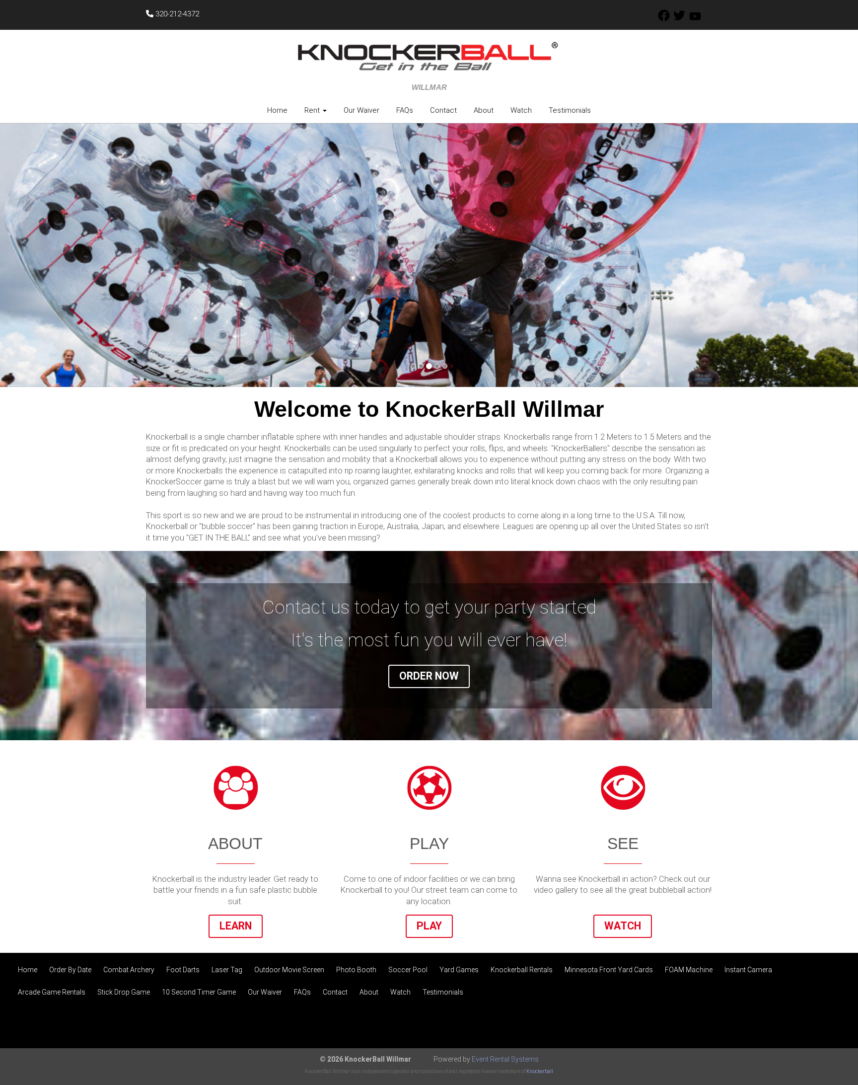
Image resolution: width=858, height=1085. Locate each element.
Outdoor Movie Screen (289, 970)
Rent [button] (313, 110)
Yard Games (459, 970)
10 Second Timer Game (199, 992)
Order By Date (70, 970)
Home (277, 110)
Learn (235, 926)
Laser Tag (227, 970)
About (484, 110)
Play (429, 926)
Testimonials (570, 110)
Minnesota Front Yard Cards (609, 970)
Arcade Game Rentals (51, 992)
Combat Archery (128, 970)
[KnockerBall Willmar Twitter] (679, 18)
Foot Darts (183, 970)
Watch (521, 110)
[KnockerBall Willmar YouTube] (695, 18)
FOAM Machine (689, 970)
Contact (443, 110)
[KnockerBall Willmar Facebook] (664, 18)
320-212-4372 (176, 13)
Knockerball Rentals (522, 970)
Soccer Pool (408, 970)
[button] (64, 255)
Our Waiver (361, 110)
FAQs (404, 110)
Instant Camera (748, 970)
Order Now (429, 676)
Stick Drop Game (123, 992)
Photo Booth (356, 970)
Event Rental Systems (505, 1059)
